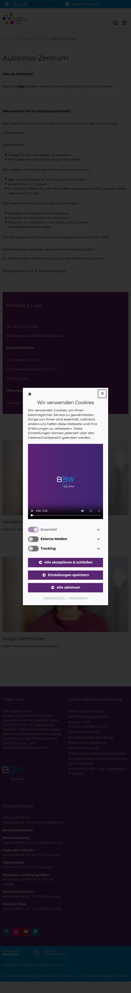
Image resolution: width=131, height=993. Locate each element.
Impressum (78, 598)
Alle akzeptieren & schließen (68, 562)
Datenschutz (54, 598)
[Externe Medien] (102, 539)
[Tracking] (102, 549)
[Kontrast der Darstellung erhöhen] (29, 394)
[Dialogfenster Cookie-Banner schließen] (102, 394)
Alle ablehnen (68, 587)
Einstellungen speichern (68, 575)
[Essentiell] (102, 530)
